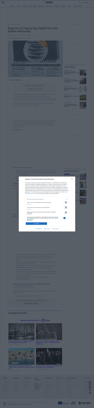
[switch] (65, 202)
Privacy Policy (55, 228)
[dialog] (47, 204)
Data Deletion (39, 228)
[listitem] (47, 199)
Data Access (47, 228)
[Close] (72, 179)
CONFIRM (36, 223)
